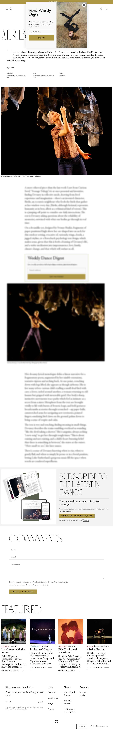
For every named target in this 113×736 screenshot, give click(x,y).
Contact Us (53, 698)
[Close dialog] (84, 5)
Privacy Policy (45, 582)
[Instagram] (56, 722)
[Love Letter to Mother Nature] (13, 631)
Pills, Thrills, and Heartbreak (67, 651)
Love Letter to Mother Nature (13, 651)
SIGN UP (41, 38)
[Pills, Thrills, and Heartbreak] (70, 631)
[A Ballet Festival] (99, 631)
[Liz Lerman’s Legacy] (42, 631)
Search (51, 709)
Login (86, 520)
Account (52, 692)
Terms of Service (59, 582)
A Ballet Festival (96, 649)
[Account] (101, 8)
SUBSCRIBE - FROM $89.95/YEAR (77, 516)
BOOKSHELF (34, 646)
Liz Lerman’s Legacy (41, 649)
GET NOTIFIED (56, 277)
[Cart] (106, 8)
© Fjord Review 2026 (99, 726)
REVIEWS (5, 646)
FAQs (50, 704)
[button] (10, 8)
